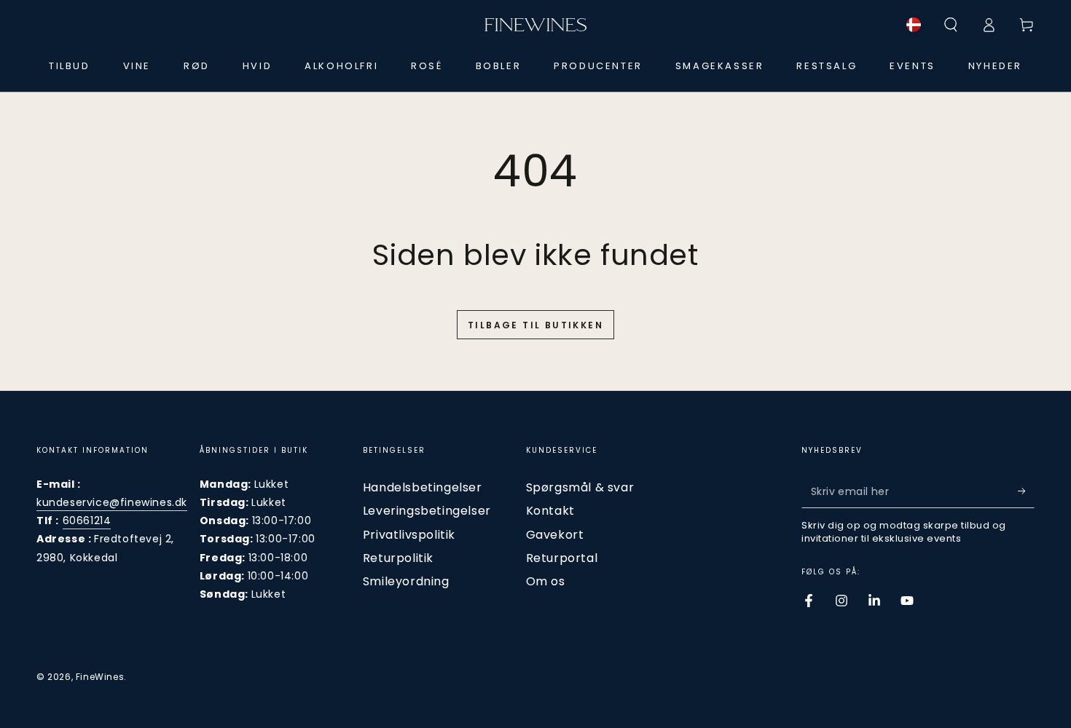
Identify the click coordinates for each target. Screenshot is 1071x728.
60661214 (87, 520)
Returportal (562, 558)
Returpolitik (398, 558)
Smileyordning (406, 581)
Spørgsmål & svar (580, 487)
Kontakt (550, 510)
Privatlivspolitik (409, 534)
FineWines (100, 676)
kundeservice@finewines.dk (111, 502)
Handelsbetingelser (422, 487)
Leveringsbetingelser (427, 510)
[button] (951, 25)
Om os (545, 581)
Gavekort (555, 534)
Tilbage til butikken (535, 325)
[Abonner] (1026, 491)
